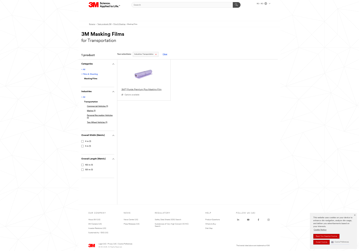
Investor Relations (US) (97, 228)
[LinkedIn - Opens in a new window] (238, 220)
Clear (165, 54)
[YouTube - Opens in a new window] (248, 220)
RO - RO (260, 4)
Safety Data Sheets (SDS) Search (168, 220)
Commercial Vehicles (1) (97, 106)
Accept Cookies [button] (321, 242)
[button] (340, 242)
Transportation (143, 54)
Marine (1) (91, 111)
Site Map (209, 228)
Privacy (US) (112, 244)
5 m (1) (88, 146)
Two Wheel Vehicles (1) (97, 122)
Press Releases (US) (132, 224)
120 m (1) (89, 170)
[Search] (237, 5)
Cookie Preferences (125, 244)
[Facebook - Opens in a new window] (258, 220)
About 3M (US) (94, 220)
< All (83, 70)
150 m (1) (89, 165)
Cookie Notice (320, 230)
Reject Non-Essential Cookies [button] (326, 236)
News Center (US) (131, 220)
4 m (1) (88, 141)
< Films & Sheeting (89, 74)
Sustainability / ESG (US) (98, 233)
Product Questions (212, 220)
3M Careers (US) (95, 224)
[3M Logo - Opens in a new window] (104, 5)
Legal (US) (102, 244)
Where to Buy (210, 224)
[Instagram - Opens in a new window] (268, 220)
